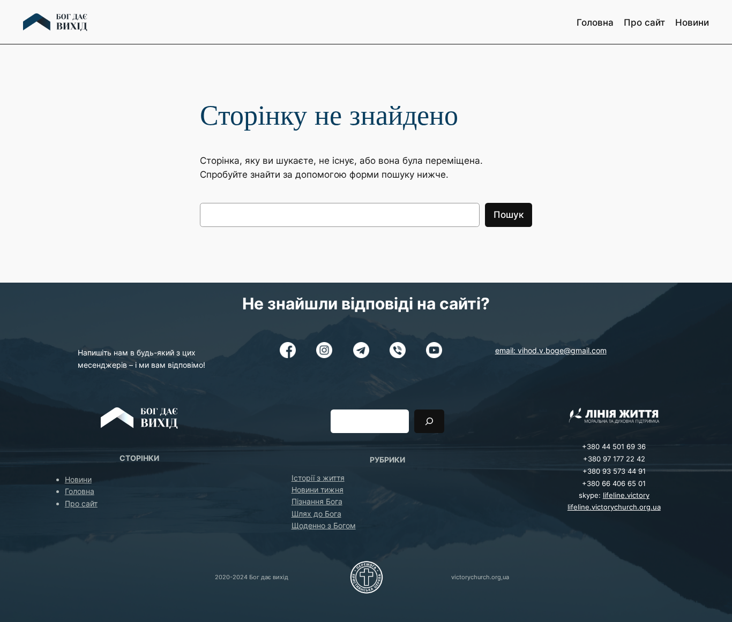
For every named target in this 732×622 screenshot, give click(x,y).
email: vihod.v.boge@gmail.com (551, 350)
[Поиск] (429, 421)
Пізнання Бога (317, 501)
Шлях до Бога (316, 513)
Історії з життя (318, 477)
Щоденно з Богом (324, 525)
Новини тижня (317, 489)
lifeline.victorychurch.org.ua (614, 507)
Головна (79, 491)
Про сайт (81, 503)
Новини (78, 479)
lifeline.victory (626, 495)
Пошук (509, 214)
